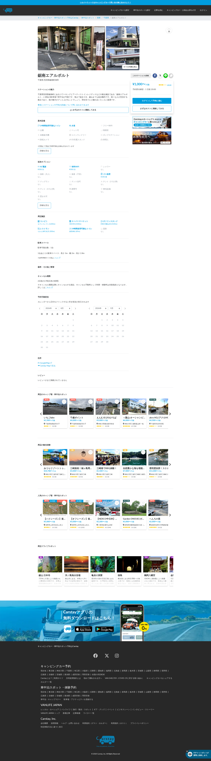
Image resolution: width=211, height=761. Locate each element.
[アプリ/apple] (83, 629)
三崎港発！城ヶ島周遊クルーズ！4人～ (81, 468)
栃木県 (132, 671)
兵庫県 (93, 671)
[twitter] (107, 655)
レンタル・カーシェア (50, 709)
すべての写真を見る (130, 67)
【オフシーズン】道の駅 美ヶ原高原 (81, 519)
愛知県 (101, 671)
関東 (99, 18)
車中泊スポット (87, 18)
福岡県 (108, 671)
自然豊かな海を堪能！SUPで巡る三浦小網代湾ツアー (134, 468)
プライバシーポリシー (139, 723)
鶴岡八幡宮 (149, 575)
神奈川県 (60, 671)
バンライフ (66, 709)
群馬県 (124, 671)
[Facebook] (95, 655)
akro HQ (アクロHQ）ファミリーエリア (160, 418)
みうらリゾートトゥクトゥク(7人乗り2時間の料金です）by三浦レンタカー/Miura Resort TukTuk (55, 468)
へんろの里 (154, 519)
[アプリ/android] (104, 629)
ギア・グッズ (99, 709)
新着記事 (66, 713)
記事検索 (76, 713)
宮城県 (59, 675)
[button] (120, 10)
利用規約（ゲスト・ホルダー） (95, 723)
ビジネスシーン (123, 709)
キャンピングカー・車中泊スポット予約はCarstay (58, 18)
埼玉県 (77, 671)
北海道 (116, 671)
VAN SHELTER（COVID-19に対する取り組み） (124, 678)
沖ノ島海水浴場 (72, 575)
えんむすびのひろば (106, 418)
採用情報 (54, 723)
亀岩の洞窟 (96, 575)
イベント (111, 709)
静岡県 (156, 671)
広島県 (43, 675)
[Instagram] (117, 655)
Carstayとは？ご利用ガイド (52, 678)
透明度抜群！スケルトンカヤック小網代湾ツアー (160, 468)
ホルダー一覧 (46, 682)
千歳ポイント (76, 418)
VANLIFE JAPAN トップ (50, 713)
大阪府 (85, 671)
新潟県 (67, 675)
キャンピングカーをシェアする (159, 678)
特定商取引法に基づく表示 (52, 727)
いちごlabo (49, 418)
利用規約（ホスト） (119, 723)
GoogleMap (45, 363)
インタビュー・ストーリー (143, 709)
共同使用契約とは (73, 678)
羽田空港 (86, 675)
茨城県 (140, 671)
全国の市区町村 (98, 675)
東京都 (51, 671)
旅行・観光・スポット (82, 709)
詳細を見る (44, 151)
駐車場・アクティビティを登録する (78, 699)
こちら (56, 258)
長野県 (164, 671)
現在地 (43, 671)
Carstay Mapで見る (48, 366)
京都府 (51, 675)
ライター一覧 (88, 713)
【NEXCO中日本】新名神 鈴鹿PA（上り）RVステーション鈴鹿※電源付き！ (108, 519)
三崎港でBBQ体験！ (107, 468)
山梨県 (148, 671)
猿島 (120, 575)
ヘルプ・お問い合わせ (70, 723)
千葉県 (106, 18)
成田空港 (76, 675)
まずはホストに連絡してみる (84, 110)
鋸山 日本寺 (44, 575)
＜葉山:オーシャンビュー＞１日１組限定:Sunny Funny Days (134, 418)
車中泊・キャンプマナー (51, 699)
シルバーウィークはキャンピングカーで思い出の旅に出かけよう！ (105, 2)
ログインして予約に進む (152, 101)
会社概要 (44, 723)
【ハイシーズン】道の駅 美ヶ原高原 (55, 519)
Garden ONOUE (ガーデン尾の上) (134, 519)
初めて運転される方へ (93, 678)
